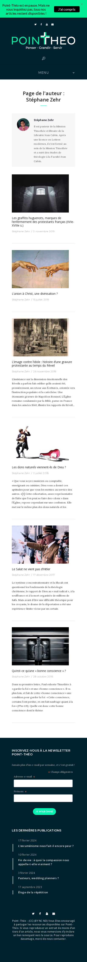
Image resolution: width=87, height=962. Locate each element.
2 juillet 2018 (41, 473)
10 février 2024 (27, 854)
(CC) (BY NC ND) (38, 921)
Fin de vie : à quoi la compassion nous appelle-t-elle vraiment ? (43, 862)
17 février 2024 (27, 840)
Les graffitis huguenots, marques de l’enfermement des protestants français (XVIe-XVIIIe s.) (43, 222)
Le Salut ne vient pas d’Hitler (31, 569)
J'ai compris (66, 9)
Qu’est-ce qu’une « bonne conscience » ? (39, 671)
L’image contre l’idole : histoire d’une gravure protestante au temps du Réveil (42, 364)
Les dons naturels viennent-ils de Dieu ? (39, 467)
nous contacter (56, 939)
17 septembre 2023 (30, 887)
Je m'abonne (44, 811)
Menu (43, 73)
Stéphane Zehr (21, 231)
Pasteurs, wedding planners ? (38, 878)
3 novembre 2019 (44, 231)
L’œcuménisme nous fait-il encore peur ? (46, 846)
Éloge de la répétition (33, 892)
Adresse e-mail (24, 777)
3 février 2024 (26, 873)
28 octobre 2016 (43, 676)
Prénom (20, 792)
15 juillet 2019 (41, 299)
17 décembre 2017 (44, 574)
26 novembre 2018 (44, 371)
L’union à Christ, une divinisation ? (35, 294)
